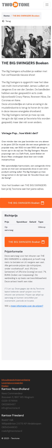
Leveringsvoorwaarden (12, 383)
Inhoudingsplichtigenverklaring (16, 379)
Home (7, 15)
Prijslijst (5, 386)
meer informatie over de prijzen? (27, 305)
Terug (6, 21)
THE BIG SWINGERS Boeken (26, 203)
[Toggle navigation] (46, 4)
